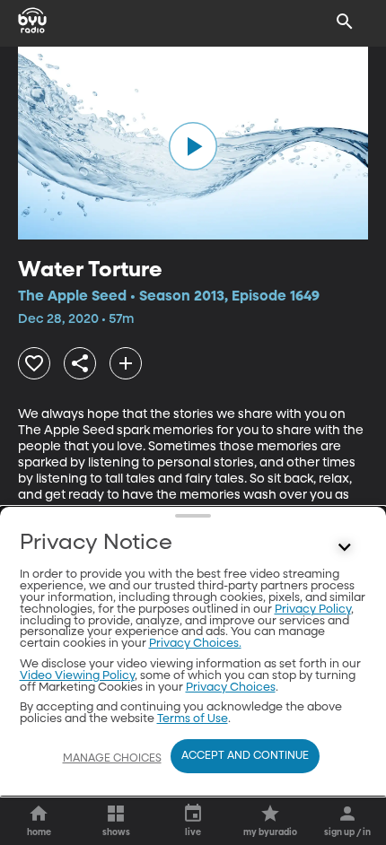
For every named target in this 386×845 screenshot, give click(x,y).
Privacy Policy (313, 609)
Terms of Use (192, 719)
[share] (80, 363)
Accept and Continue (245, 756)
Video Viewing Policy (77, 676)
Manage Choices (112, 759)
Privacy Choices (231, 687)
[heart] (34, 363)
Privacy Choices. (195, 643)
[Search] (344, 21)
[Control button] (344, 547)
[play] (193, 146)
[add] (126, 363)
